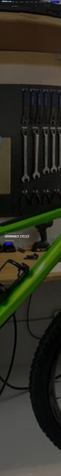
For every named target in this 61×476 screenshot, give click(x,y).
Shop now (8, 243)
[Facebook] (48, 2)
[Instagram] (49, 2)
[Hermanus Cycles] (6, 2)
